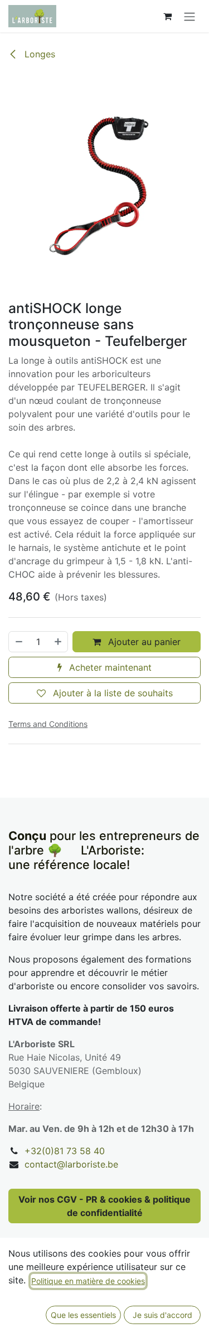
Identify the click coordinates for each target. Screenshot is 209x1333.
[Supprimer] (18, 642)
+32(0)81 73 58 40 (65, 1150)
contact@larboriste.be (71, 1164)
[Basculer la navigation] (189, 16)
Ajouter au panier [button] (143, 641)
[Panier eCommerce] (167, 16)
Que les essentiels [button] (83, 1315)
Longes (38, 54)
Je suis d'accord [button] (162, 1315)
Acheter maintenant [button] (109, 667)
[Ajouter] (58, 642)
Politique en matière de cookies (88, 1281)
